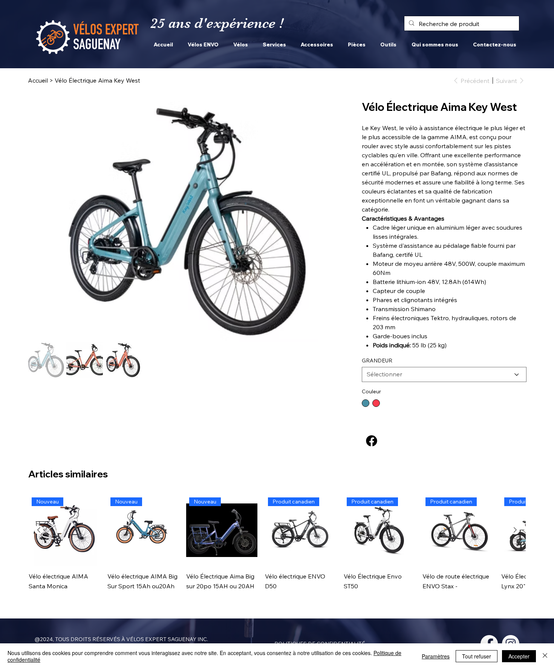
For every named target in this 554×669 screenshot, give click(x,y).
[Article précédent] (38, 529)
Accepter (519, 656)
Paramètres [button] (436, 656)
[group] (277, 547)
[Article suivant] (515, 529)
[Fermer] (544, 656)
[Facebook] (371, 441)
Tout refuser (476, 656)
